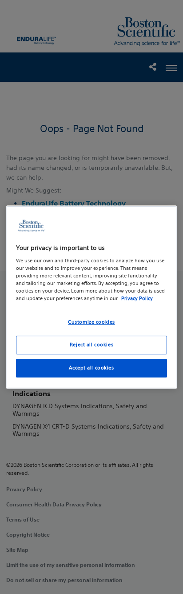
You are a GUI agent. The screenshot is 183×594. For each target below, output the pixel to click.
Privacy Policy (137, 298)
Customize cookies (91, 321)
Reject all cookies (91, 344)
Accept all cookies (91, 367)
